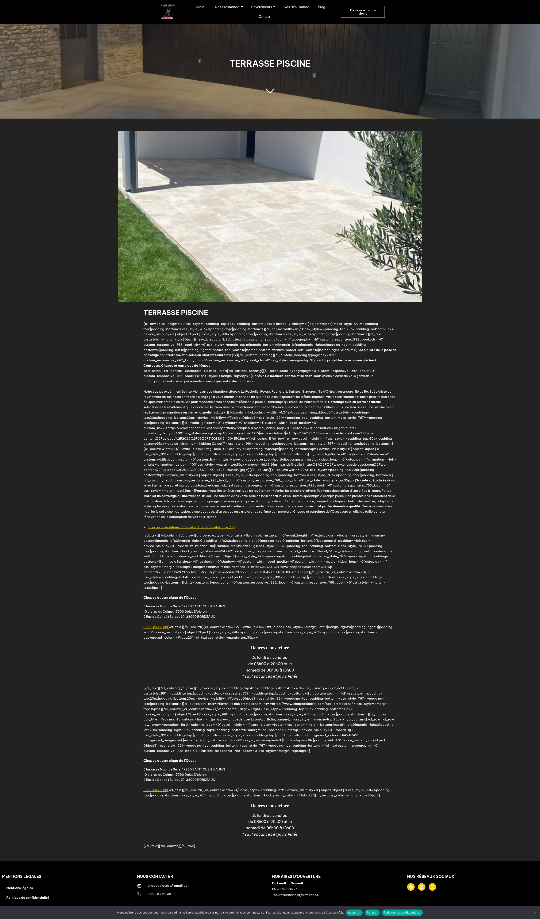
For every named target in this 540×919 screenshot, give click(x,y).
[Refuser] (535, 913)
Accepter (354, 912)
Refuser (372, 912)
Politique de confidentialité (27, 898)
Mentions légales (19, 888)
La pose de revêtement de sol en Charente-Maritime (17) (191, 527)
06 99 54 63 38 (155, 627)
